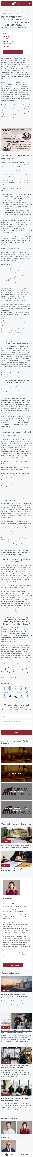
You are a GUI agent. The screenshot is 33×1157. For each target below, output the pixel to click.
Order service (13, 52)
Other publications (10, 973)
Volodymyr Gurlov (6, 1135)
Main (2, 9)
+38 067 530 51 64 (18, 1154)
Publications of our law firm (11, 9)
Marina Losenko (21, 1135)
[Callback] (28, 3)
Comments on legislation (8, 10)
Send (16, 732)
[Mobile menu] (4, 3)
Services (5, 741)
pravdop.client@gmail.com (15, 911)
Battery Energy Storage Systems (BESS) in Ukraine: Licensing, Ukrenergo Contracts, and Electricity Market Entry (15, 996)
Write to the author (13, 965)
